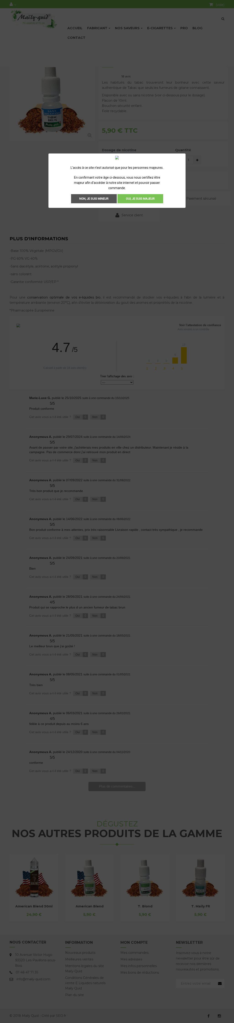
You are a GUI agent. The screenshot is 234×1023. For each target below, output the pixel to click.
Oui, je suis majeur (140, 198)
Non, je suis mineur (94, 198)
